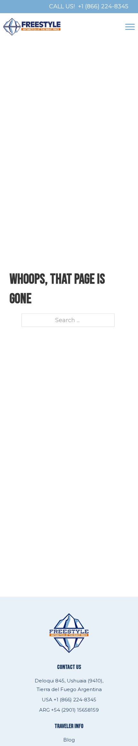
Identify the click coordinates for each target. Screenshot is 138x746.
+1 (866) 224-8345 (103, 6)
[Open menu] (130, 27)
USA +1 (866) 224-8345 (69, 700)
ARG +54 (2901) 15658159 (69, 710)
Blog (69, 740)
